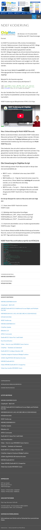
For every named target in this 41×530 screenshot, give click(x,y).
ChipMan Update (6, 327)
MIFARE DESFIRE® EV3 (8, 275)
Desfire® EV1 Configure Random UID (12, 351)
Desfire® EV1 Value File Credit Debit (12, 337)
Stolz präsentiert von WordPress (17, 527)
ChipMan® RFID (5, 380)
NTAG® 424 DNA (6, 282)
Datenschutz (4, 527)
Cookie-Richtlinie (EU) (8, 387)
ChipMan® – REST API (7, 305)
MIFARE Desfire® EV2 (7, 361)
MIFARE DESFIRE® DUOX (9, 301)
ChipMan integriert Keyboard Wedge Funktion (15, 354)
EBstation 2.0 (5, 330)
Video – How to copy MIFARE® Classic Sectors (15, 344)
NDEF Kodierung (6, 320)
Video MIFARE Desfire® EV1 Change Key (13, 364)
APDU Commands (6, 334)
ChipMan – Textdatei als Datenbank (11, 347)
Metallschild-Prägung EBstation (11, 384)
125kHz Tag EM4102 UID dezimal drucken (13, 358)
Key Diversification (6, 341)
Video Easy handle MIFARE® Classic (11, 368)
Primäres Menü (38, 16)
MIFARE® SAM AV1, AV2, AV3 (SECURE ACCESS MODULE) (18, 313)
